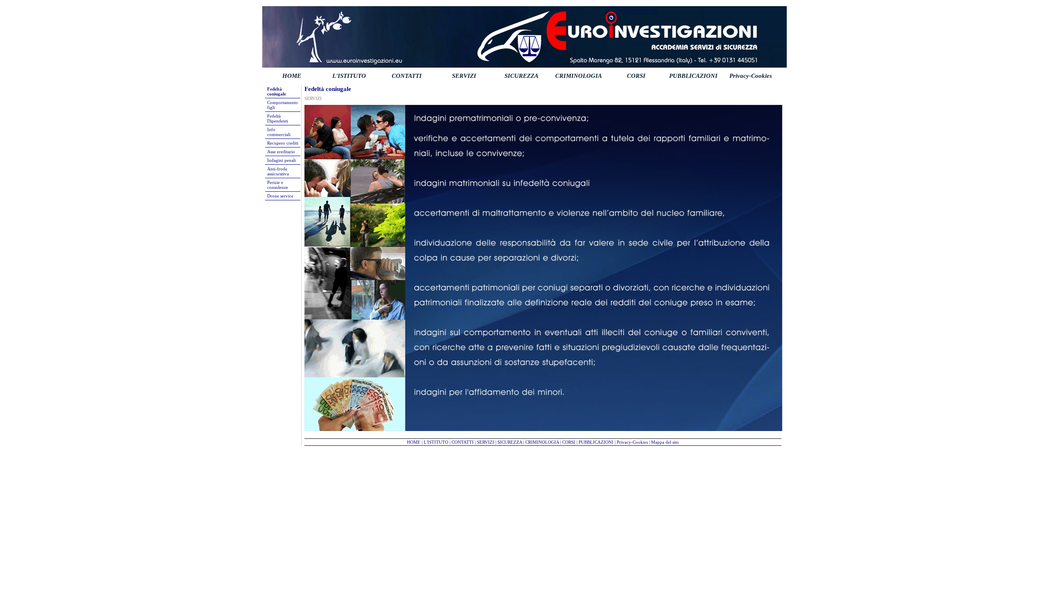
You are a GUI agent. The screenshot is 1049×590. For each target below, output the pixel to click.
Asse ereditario (281, 151)
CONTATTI (407, 76)
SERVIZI (464, 76)
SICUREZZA (521, 76)
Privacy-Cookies (750, 76)
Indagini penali (281, 160)
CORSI (636, 76)
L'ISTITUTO (349, 76)
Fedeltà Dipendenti (277, 118)
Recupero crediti (282, 143)
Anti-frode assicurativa (278, 171)
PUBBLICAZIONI (693, 76)
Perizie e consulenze (277, 185)
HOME (291, 76)
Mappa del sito (665, 442)
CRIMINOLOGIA (578, 76)
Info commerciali (279, 132)
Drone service (280, 195)
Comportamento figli (282, 105)
